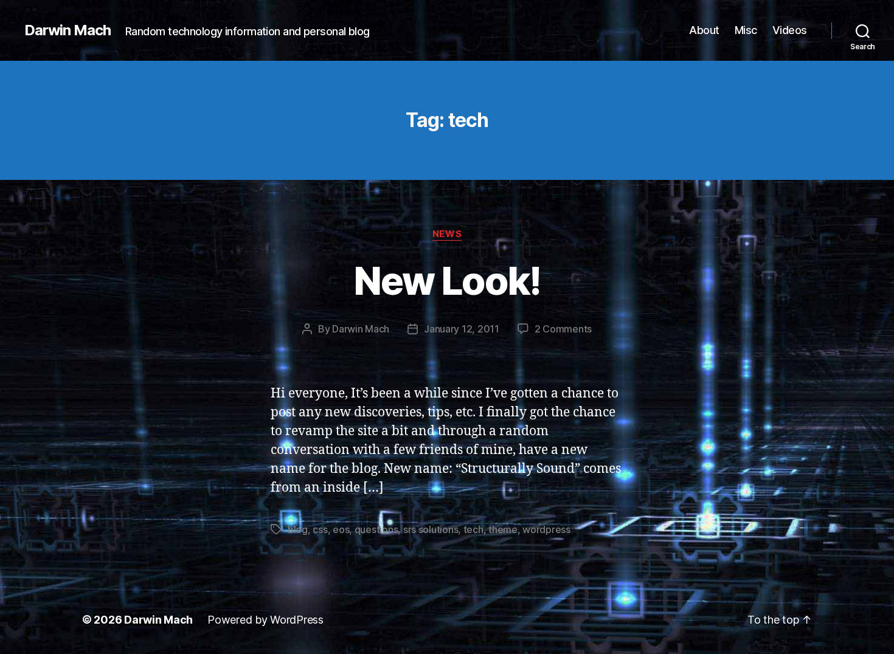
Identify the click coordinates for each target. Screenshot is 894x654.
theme (503, 529)
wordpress (546, 529)
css (320, 529)
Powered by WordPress (265, 619)
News (447, 234)
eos (341, 529)
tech (473, 529)
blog (298, 529)
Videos (789, 30)
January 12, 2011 (461, 329)
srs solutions (431, 529)
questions (376, 529)
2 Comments (563, 329)
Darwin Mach (67, 30)
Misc (746, 30)
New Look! (446, 280)
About (704, 30)
